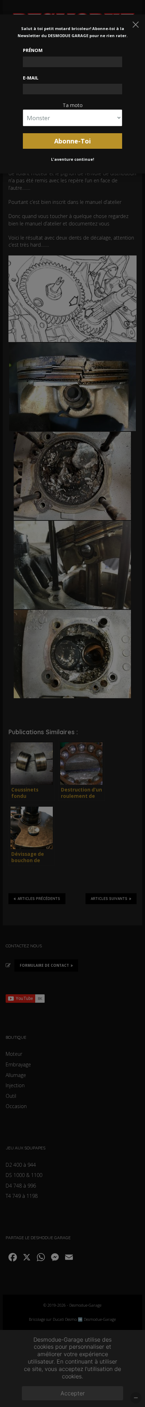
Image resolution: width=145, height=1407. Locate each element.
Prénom (33, 50)
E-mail (30, 78)
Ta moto (73, 105)
